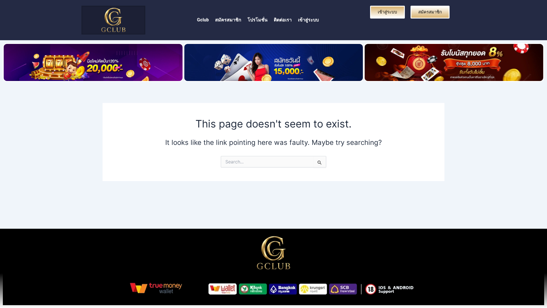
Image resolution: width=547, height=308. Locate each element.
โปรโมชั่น (258, 20)
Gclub (203, 20)
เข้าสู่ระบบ (308, 20)
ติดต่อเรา (283, 20)
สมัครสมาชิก (228, 20)
